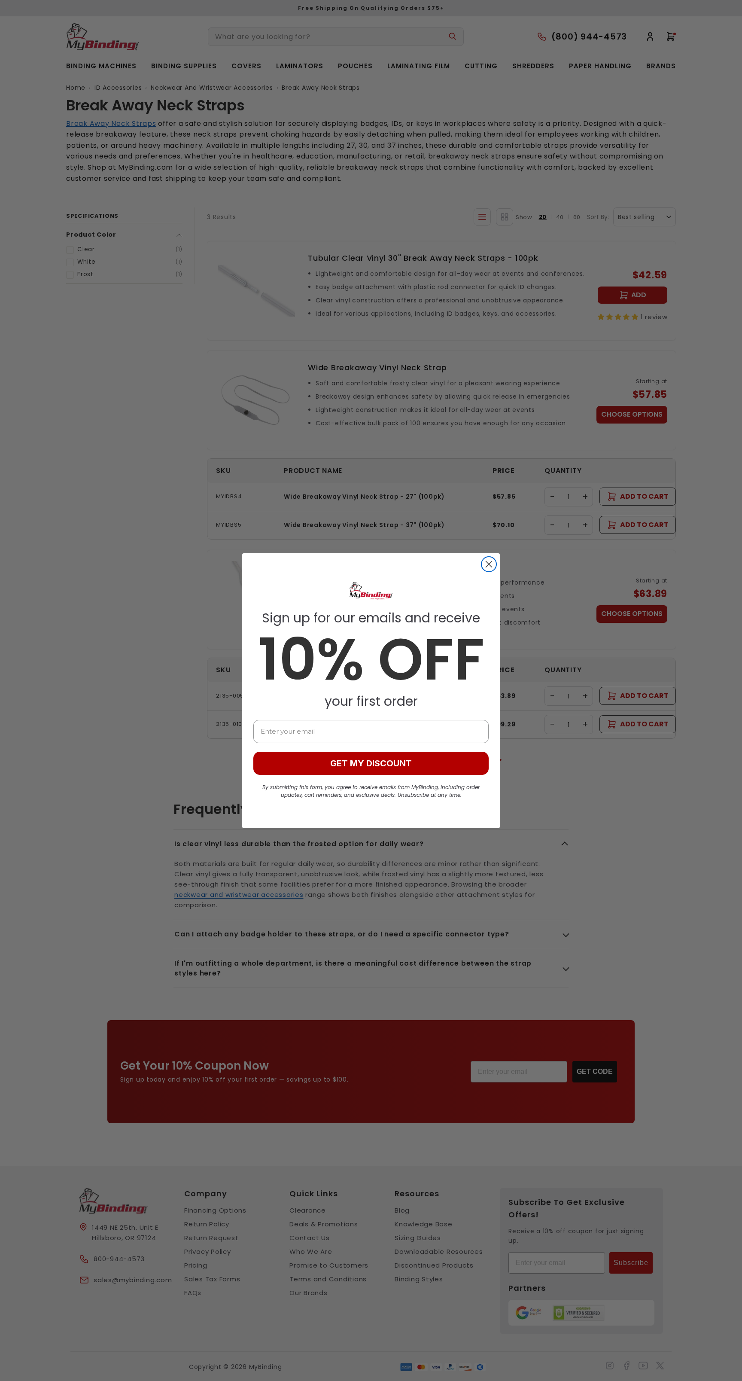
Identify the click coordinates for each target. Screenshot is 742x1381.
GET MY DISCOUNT (371, 763)
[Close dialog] (488, 564)
